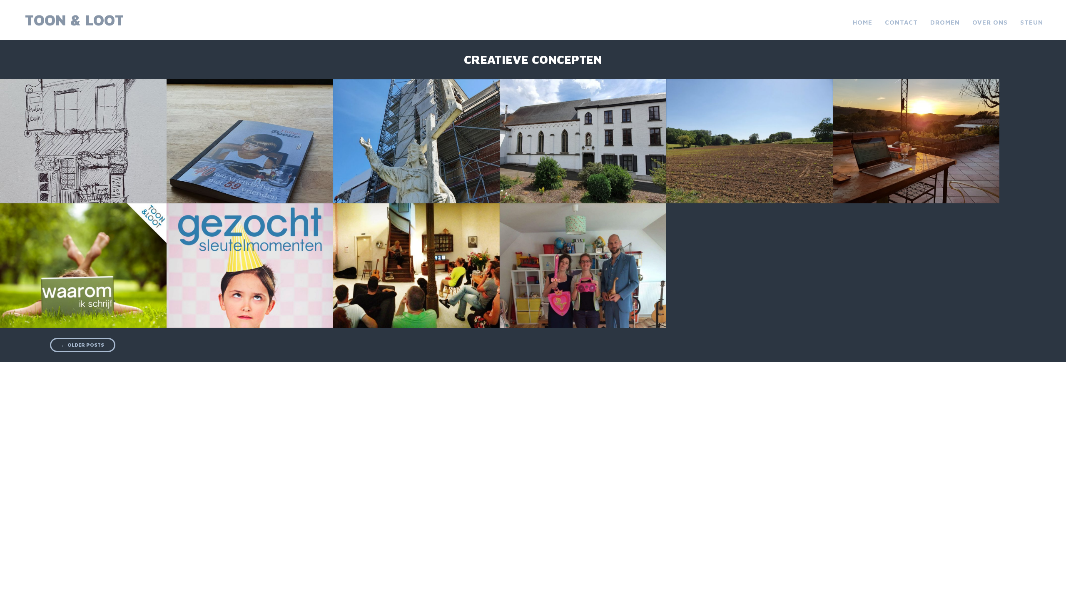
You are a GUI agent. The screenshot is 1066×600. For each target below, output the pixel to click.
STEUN (1031, 22)
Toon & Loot (74, 20)
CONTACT (901, 22)
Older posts (82, 345)
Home (862, 22)
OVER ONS (990, 22)
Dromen (945, 22)
